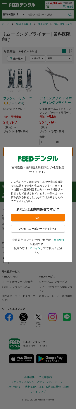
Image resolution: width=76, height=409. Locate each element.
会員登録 (59, 239)
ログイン (35, 248)
